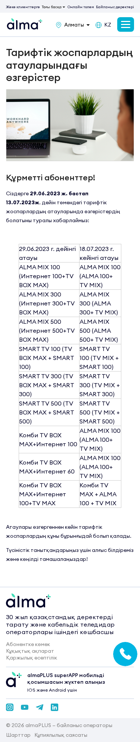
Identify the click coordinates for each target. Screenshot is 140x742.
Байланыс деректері (115, 6)
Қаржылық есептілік (31, 657)
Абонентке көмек (28, 644)
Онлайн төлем (81, 6)
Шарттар (18, 735)
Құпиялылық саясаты (60, 735)
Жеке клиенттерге (23, 6)
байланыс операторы (84, 725)
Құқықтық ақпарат (30, 651)
